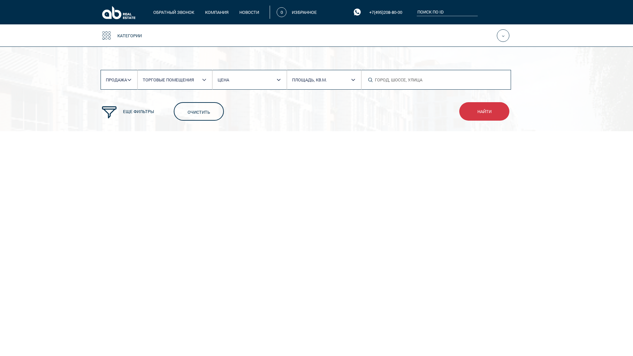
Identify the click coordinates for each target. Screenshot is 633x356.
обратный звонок (173, 12)
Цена (223, 80)
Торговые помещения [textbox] (168, 80)
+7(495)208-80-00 (385, 12)
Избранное (304, 12)
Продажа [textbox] (116, 80)
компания (216, 12)
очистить (199, 112)
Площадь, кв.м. (309, 80)
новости (249, 12)
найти (484, 111)
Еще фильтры (138, 111)
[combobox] (121, 79)
